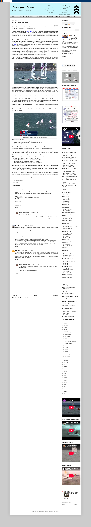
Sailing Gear (66, 256)
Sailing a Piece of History (68, 316)
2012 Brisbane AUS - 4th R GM (69, 174)
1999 (65, 380)
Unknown (17, 250)
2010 (65, 366)
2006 (65, 373)
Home (12, 16)
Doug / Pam (21, 212)
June (66, 347)
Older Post (55, 295)
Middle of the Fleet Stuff (68, 237)
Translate (72, 24)
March (66, 353)
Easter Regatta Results (68, 212)
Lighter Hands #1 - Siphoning (69, 311)
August (66, 340)
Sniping (64, 263)
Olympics (17, 182)
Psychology (65, 244)
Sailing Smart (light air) (68, 258)
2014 (65, 358)
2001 (65, 377)
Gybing (64, 221)
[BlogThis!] (18, 180)
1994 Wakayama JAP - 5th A (69, 155)
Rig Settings (65, 248)
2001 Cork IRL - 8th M (68, 165)
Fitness (64, 215)
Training (65, 268)
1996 (65, 386)
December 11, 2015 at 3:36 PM (32, 264)
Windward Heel (66, 272)
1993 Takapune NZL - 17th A (69, 154)
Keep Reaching (18, 225)
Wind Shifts (65, 271)
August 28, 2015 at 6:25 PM (27, 189)
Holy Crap (65, 225)
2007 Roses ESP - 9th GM (68, 170)
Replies (18, 209)
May (66, 349)
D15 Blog (65, 206)
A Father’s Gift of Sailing (68, 303)
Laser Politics (66, 231)
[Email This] (17, 180)
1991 (65, 391)
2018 (65, 325)
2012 (65, 362)
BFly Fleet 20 (50, 16)
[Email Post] (14, 180)
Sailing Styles (66, 291)
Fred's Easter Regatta (40, 16)
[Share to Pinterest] (22, 180)
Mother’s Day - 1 (66, 313)
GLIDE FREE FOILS (59, 16)
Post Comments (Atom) (23, 297)
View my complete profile (67, 53)
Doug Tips (65, 207)
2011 (65, 364)
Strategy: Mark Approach (68, 293)
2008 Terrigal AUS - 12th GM (69, 171)
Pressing (65, 242)
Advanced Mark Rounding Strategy (70, 296)
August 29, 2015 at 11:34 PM (29, 225)
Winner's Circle (66, 274)
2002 (65, 375)
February (67, 354)
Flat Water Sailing (67, 217)
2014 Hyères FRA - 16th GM (69, 177)
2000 (65, 379)
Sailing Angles (66, 253)
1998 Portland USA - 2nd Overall (70, 160)
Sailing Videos (66, 260)
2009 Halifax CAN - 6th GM (69, 173)
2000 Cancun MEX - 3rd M (69, 163)
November (67, 334)
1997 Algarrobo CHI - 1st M (69, 158)
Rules (64, 252)
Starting (65, 264)
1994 (65, 388)
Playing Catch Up (67, 290)
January (66, 356)
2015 (65, 331)
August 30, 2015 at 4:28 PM (27, 236)
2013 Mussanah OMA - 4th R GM (70, 176)
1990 (65, 393)
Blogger (57, 511)
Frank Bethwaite (66, 218)
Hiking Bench (66, 223)
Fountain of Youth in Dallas (69, 305)
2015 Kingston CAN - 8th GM (69, 179)
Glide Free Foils (66, 220)
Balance (65, 194)
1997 (65, 384)
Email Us (64, 56)
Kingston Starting (68, 343)
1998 (65, 382)
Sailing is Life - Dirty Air (68, 308)
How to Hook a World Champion (70, 310)
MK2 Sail (65, 236)
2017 (65, 327)
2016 (65, 329)
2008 (65, 369)
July (66, 345)
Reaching (65, 247)
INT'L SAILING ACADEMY (71, 16)
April (66, 351)
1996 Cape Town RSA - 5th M (69, 157)
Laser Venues (66, 234)
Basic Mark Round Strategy (69, 294)
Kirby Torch (65, 229)
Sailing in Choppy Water (68, 261)
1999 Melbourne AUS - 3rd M (69, 162)
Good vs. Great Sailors (68, 306)
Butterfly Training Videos (68, 298)
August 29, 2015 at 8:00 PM (32, 212)
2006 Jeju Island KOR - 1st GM (69, 168)
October (66, 336)
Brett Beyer (65, 198)
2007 (65, 371)
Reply (16, 207)
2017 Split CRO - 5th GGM (69, 183)
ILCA (17, 16)
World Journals (29, 16)
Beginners (65, 196)
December (67, 332)
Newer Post (15, 295)
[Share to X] (19, 180)
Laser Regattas (66, 233)
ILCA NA (22, 16)
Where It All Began (67, 269)
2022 (65, 322)
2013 (65, 360)
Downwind (65, 210)
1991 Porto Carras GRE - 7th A (69, 152)
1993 (65, 389)
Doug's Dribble (66, 209)
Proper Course (67, 491)
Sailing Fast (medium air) (68, 255)
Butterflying (65, 199)
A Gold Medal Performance (70, 341)
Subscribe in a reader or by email (69, 59)
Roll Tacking (65, 250)
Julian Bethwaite (66, 228)
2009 (65, 368)
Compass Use (66, 204)
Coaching (65, 202)
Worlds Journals (66, 277)
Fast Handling (66, 214)
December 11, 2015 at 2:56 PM (26, 250)
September (67, 338)
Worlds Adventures (67, 275)
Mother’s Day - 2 (66, 314)
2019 (65, 323)
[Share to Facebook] (20, 180)
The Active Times (67, 266)
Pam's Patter (66, 240)
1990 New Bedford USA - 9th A (69, 150)
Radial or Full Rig (67, 245)
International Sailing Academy (69, 226)
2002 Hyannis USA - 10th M (69, 166)
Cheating (65, 201)
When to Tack (66, 285)
